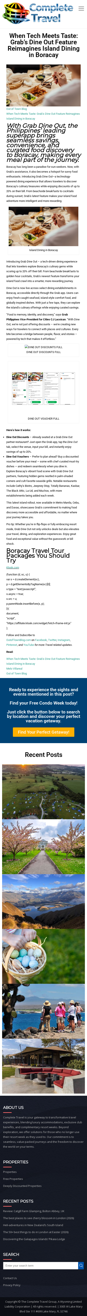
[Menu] (82, 8)
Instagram (64, 640)
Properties (10, 1172)
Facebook (41, 640)
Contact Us (10, 1278)
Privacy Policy (11, 1285)
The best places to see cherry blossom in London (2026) (38, 1218)
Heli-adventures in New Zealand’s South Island (33, 1225)
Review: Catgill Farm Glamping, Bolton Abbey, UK (33, 1211)
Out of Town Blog (16, 108)
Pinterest (11, 644)
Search (82, 1265)
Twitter (52, 640)
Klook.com (12, 567)
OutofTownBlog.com (18, 640)
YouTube (28, 644)
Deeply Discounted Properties (22, 1186)
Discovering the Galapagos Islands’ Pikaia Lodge (34, 1239)
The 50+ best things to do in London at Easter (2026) (35, 1232)
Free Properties (13, 1179)
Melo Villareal (14, 668)
